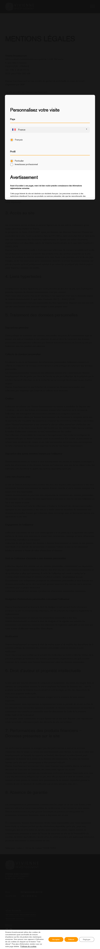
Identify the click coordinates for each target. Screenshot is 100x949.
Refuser (71, 939)
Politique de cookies (28, 946)
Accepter (56, 939)
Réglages (86, 939)
